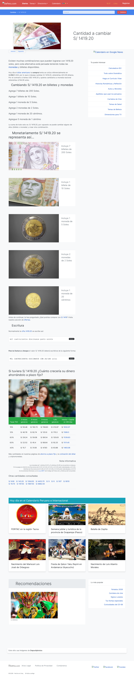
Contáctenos (62, 666)
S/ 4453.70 (40, 481)
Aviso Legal (26, 666)
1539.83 (67, 437)
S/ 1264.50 (29, 481)
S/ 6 (53, 481)
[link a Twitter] (95, 667)
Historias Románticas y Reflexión (108, 84)
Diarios (25, 3)
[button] (64, 3)
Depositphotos (36, 650)
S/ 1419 (64, 317)
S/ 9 (48, 481)
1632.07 (67, 427)
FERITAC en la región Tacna (25, 529)
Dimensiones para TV (113, 114)
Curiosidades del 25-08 (113, 604)
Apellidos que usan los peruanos (109, 94)
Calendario (56, 3)
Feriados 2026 (117, 589)
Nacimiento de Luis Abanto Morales (104, 566)
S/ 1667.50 (30, 484)
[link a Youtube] (121, 667)
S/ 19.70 (12, 484)
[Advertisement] (106, 625)
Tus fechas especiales (114, 601)
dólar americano (23, 72)
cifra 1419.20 (27, 331)
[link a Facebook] (108, 667)
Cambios (13, 12)
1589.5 (66, 432)
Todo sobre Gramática (113, 73)
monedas (13, 67)
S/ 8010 (66, 481)
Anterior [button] (13, 51)
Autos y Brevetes (115, 89)
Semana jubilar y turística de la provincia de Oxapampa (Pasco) (66, 531)
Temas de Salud (115, 104)
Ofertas (27, 320)
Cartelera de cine (116, 593)
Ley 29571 (42, 471)
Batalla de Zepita (99, 529)
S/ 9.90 (11, 481)
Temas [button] (32, 3)
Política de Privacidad (43, 666)
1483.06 (67, 448)
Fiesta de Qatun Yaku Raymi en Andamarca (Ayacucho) (66, 566)
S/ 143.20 (20, 481)
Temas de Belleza (115, 109)
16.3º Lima (112, 3)
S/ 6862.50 (40, 484)
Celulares (123, 12)
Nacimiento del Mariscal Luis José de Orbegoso (25, 566)
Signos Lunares (117, 597)
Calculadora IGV (115, 68)
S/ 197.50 (20, 484)
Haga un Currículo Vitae (112, 78)
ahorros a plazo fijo (48, 454)
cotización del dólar (68, 454)
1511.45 (66, 442)
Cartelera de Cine (115, 99)
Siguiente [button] (21, 51)
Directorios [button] (42, 3)
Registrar (126, 3)
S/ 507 (59, 481)
